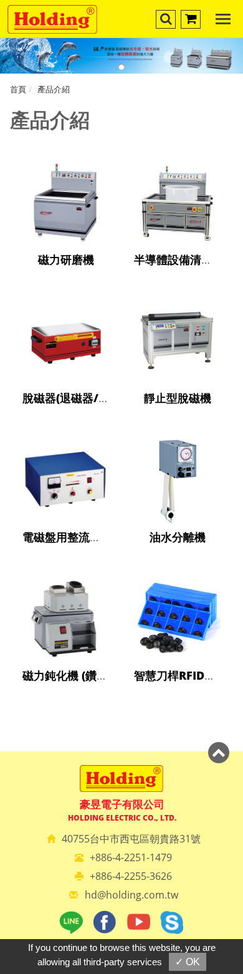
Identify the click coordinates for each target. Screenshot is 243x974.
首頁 (18, 89)
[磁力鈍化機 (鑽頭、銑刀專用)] (66, 632)
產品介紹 (53, 89)
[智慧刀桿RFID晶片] (177, 632)
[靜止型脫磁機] (177, 354)
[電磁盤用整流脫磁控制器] (66, 493)
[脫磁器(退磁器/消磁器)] (66, 354)
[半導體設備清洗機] (177, 216)
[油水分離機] (177, 493)
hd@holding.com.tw (131, 895)
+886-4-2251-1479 (131, 857)
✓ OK (187, 962)
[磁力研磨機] (66, 216)
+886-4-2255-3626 (131, 876)
